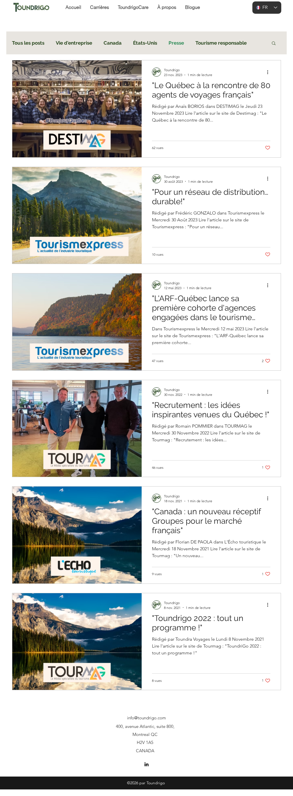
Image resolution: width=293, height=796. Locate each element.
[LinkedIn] (146, 764)
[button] (273, 44)
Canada (113, 43)
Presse (176, 43)
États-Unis (145, 43)
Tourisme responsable (221, 43)
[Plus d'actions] (269, 72)
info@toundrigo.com (146, 717)
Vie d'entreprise (74, 43)
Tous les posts (28, 43)
